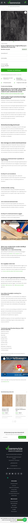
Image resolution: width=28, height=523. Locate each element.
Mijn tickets (14, 505)
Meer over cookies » (14, 521)
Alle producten (14, 511)
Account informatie (14, 501)
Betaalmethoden (14, 491)
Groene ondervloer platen (8, 271)
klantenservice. (6, 381)
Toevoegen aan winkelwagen (14, 70)
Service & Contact (14, 483)
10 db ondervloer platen (18, 271)
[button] (13, 41)
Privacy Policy (14, 489)
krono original (4, 43)
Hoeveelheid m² (4, 53)
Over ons (14, 485)
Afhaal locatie (14, 495)
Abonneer (23, 437)
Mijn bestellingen (14, 503)
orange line (17, 253)
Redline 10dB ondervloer (7, 285)
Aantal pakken (4, 58)
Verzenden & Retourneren (14, 493)
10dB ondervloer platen (19, 285)
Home (4, 9)
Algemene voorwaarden (14, 487)
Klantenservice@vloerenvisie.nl (14, 468)
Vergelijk (14, 509)
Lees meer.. (19, 74)
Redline (11, 253)
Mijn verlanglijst (14, 507)
